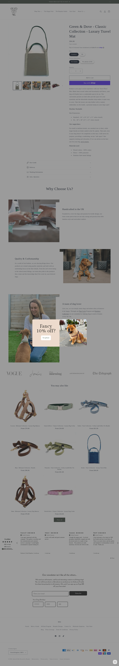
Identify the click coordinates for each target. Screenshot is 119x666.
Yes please (45, 338)
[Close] (84, 321)
